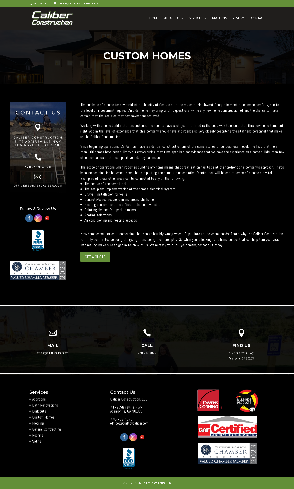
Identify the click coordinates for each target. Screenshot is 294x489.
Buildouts (39, 411)
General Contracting (46, 429)
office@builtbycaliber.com (129, 423)
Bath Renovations (45, 405)
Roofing (37, 435)
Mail (52, 345)
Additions (39, 399)
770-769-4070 (41, 3)
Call (147, 345)
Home (154, 18)
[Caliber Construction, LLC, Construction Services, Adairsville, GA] (38, 241)
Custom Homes (43, 417)
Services (195, 18)
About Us (171, 18)
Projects (219, 18)
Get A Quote (95, 256)
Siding (36, 441)
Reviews (238, 18)
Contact (258, 18)
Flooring (38, 423)
